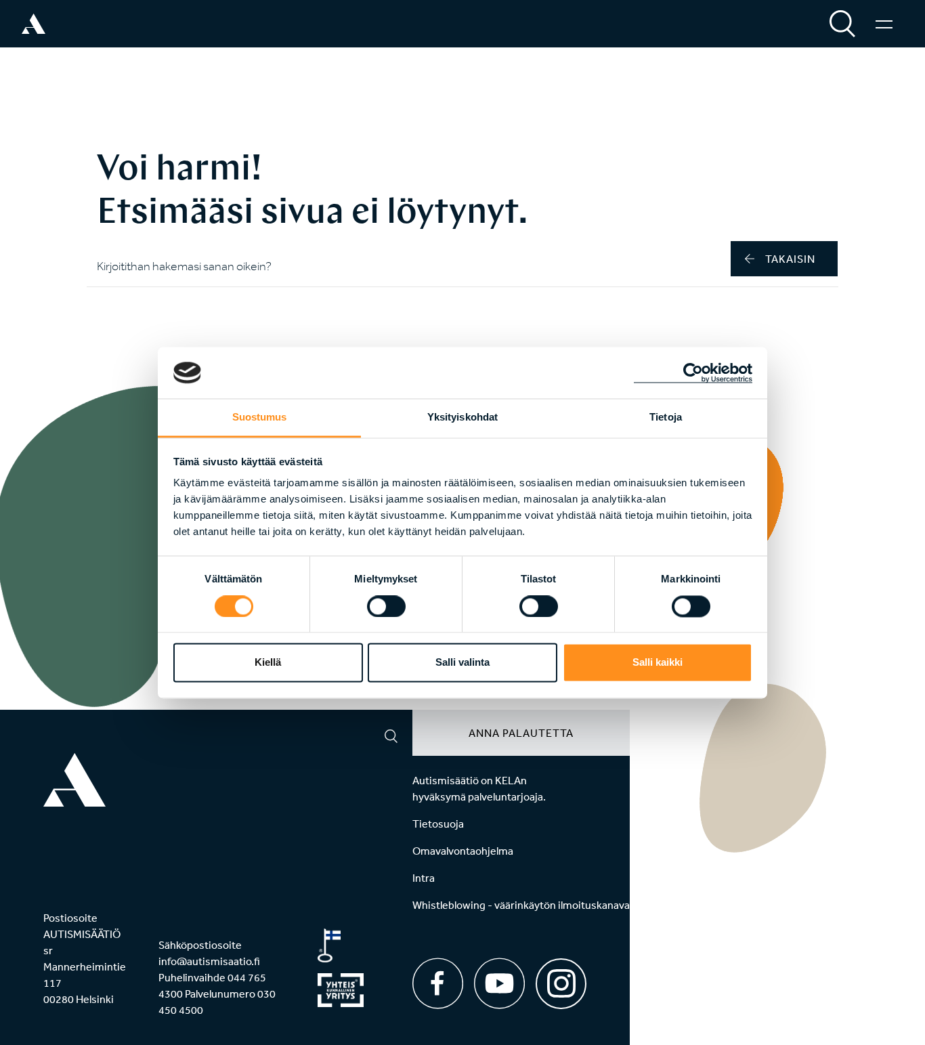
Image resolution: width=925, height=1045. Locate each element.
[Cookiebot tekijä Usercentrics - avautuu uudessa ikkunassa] (693, 372)
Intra (423, 877)
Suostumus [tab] (259, 417)
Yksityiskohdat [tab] (462, 417)
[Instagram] (561, 979)
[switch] (386, 606)
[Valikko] (884, 23)
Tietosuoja (438, 823)
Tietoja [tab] (665, 417)
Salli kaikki (657, 662)
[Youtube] (499, 983)
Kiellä (268, 662)
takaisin (790, 258)
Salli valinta (462, 662)
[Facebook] (437, 983)
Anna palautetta (521, 733)
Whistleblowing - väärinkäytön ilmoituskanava (521, 905)
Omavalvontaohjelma (462, 850)
